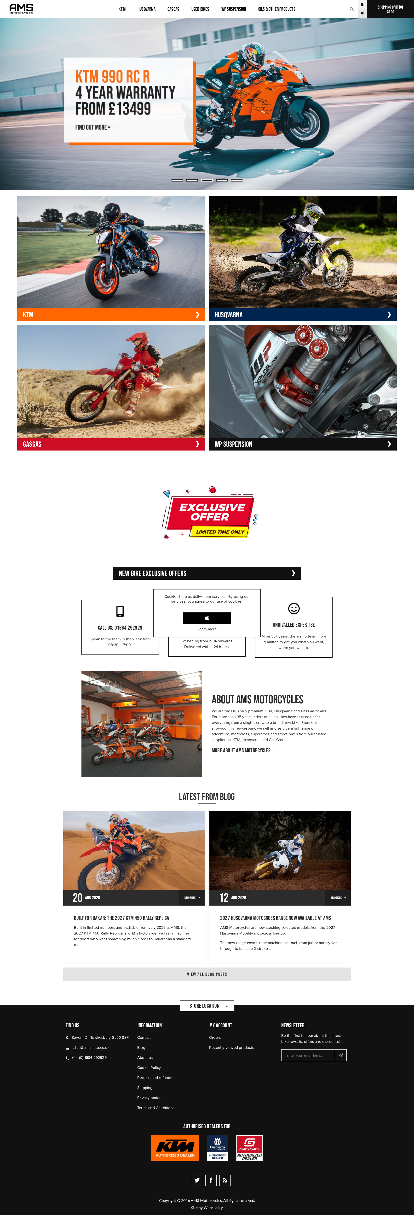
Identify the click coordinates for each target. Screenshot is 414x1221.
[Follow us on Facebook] (211, 1180)
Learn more (207, 629)
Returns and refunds (154, 1077)
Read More (190, 897)
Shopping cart (390, 9)
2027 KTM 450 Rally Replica (98, 933)
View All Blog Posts (207, 974)
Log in (366, 4)
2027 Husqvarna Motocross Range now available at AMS (275, 918)
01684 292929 (128, 627)
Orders (215, 1037)
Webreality (213, 1207)
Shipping (145, 1087)
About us (145, 1057)
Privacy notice (149, 1097)
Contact (144, 1037)
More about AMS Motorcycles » (243, 750)
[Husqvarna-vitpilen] (207, 104)
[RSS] (225, 1180)
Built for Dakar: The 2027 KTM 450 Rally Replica (121, 918)
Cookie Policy (149, 1067)
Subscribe (341, 1055)
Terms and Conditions (155, 1108)
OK (207, 618)
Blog (141, 1047)
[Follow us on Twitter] (196, 1180)
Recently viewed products (231, 1047)
